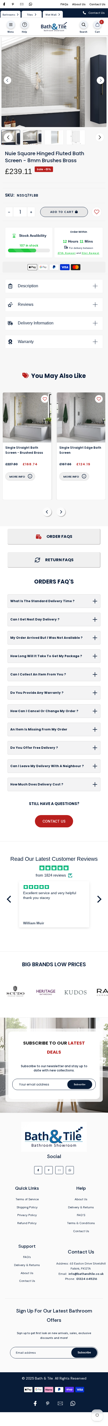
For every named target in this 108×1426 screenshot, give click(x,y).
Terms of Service (27, 1199)
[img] (54, 868)
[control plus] (31, 212)
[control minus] (9, 212)
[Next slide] (100, 80)
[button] (32, 137)
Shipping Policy (27, 1207)
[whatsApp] (30, 4)
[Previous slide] (47, 511)
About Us (79, 4)
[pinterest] (13, 4)
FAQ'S (81, 1215)
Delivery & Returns (81, 1207)
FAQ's (27, 1257)
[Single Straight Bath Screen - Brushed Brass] (27, 417)
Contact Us (97, 4)
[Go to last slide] (7, 80)
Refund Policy (27, 1223)
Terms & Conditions (81, 1223)
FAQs (64, 4)
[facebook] (4, 4)
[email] (22, 4)
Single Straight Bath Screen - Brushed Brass (24, 450)
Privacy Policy (27, 1215)
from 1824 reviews (51, 875)
